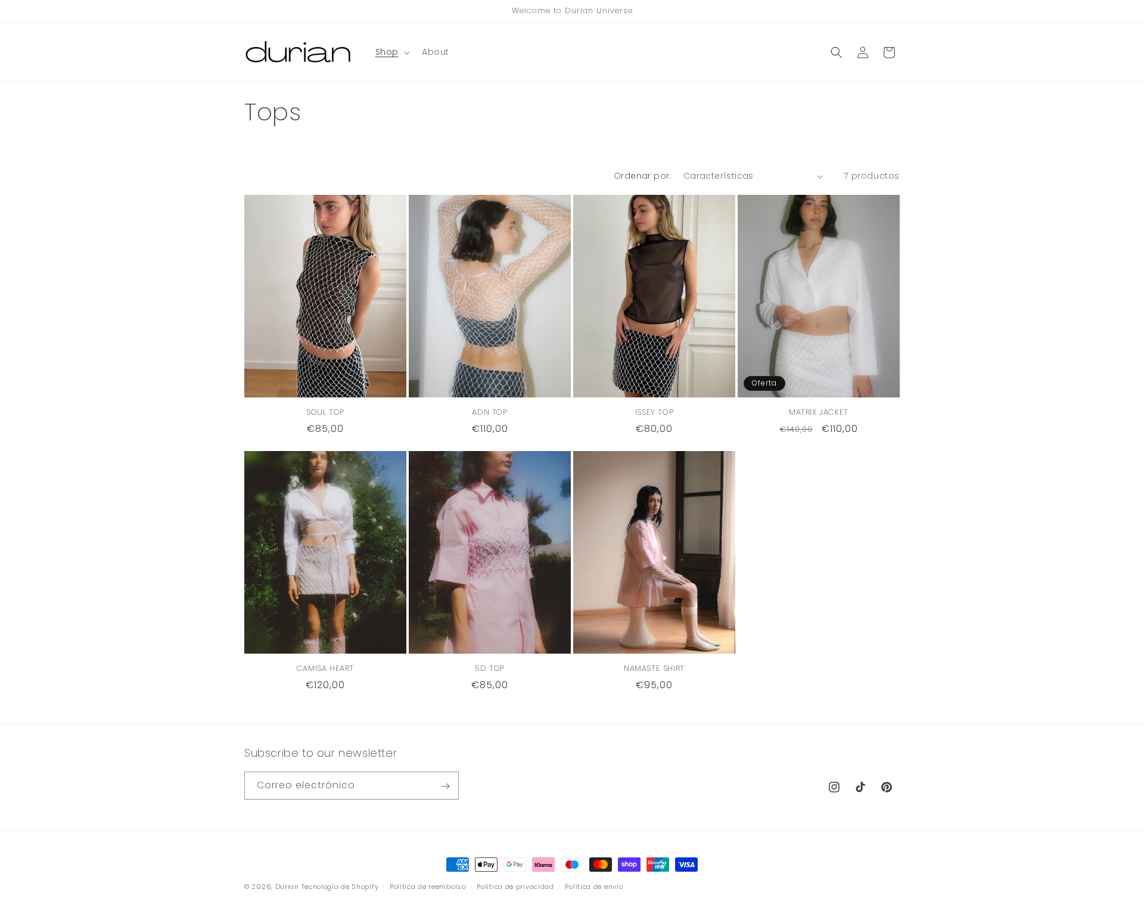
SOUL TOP (325, 413)
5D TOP (490, 669)
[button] (391, 51)
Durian (287, 886)
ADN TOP (489, 413)
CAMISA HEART (325, 669)
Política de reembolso (428, 886)
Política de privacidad (515, 886)
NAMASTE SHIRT (654, 669)
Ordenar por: (643, 176)
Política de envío (594, 886)
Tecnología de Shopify (340, 886)
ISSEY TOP (654, 413)
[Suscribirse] (445, 786)
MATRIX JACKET (818, 413)
